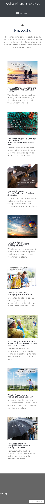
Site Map (3, 494)
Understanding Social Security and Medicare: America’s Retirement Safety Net (22, 141)
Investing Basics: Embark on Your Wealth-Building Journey (19, 244)
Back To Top (35, 501)
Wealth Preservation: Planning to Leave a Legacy (20, 396)
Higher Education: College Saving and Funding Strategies (21, 193)
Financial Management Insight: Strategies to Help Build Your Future (22, 90)
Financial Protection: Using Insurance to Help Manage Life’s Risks (19, 446)
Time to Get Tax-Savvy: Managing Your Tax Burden (20, 294)
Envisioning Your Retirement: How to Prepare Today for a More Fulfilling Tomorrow (22, 343)
